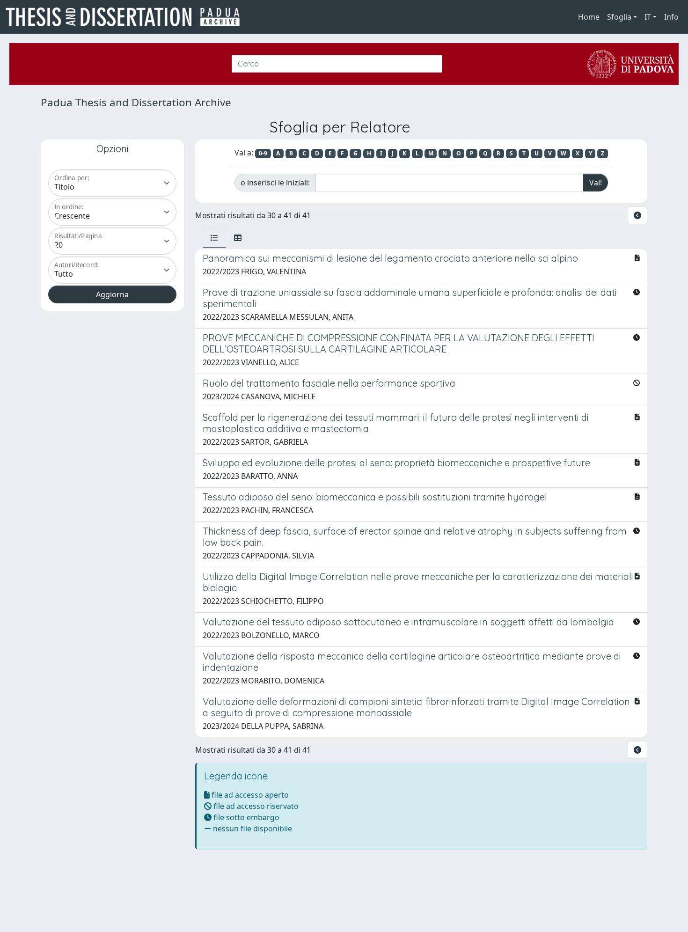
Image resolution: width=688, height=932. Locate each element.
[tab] (214, 238)
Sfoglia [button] (619, 17)
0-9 (263, 153)
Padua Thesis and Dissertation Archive (136, 102)
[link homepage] (126, 17)
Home (589, 17)
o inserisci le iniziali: (275, 182)
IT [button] (647, 17)
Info (671, 17)
